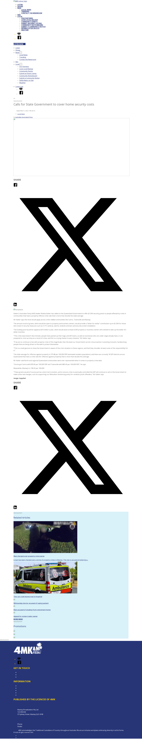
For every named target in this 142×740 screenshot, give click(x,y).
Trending (25, 11)
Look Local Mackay (29, 20)
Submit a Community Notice (33, 27)
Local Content (22, 695)
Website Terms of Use (25, 693)
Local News (26, 10)
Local (20, 16)
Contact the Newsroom (31, 13)
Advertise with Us (23, 675)
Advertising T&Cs (23, 690)
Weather (24, 30)
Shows (20, 6)
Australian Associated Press (24, 117)
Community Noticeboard (32, 25)
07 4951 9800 (27, 724)
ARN (18, 736)
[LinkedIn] (15, 306)
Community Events (29, 22)
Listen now (18, 44)
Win (19, 15)
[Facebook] (19, 39)
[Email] (19, 306)
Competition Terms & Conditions (29, 688)
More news (18, 619)
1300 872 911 (27, 726)
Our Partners (27, 18)
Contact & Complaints (25, 672)
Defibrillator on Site (30, 28)
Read (19, 8)
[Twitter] (71, 301)
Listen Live (19, 87)
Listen (20, 5)
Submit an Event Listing (31, 23)
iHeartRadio (21, 738)
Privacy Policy (22, 686)
